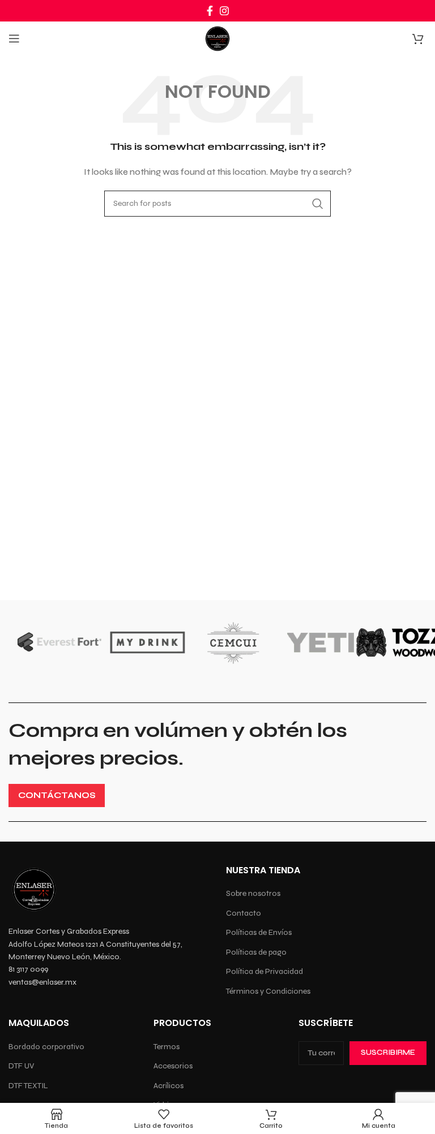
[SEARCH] (318, 204)
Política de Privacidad (264, 971)
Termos (166, 1046)
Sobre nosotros (253, 893)
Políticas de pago (256, 952)
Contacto (243, 913)
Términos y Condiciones (268, 991)
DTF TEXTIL (28, 1085)
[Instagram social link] (224, 10)
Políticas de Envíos (259, 932)
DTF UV (21, 1066)
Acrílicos (168, 1085)
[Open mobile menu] (14, 38)
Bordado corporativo (46, 1046)
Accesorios (173, 1066)
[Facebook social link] (209, 10)
